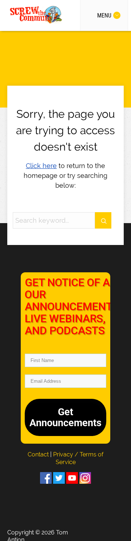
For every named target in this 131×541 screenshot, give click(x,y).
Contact (39, 454)
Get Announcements (65, 417)
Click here (41, 166)
